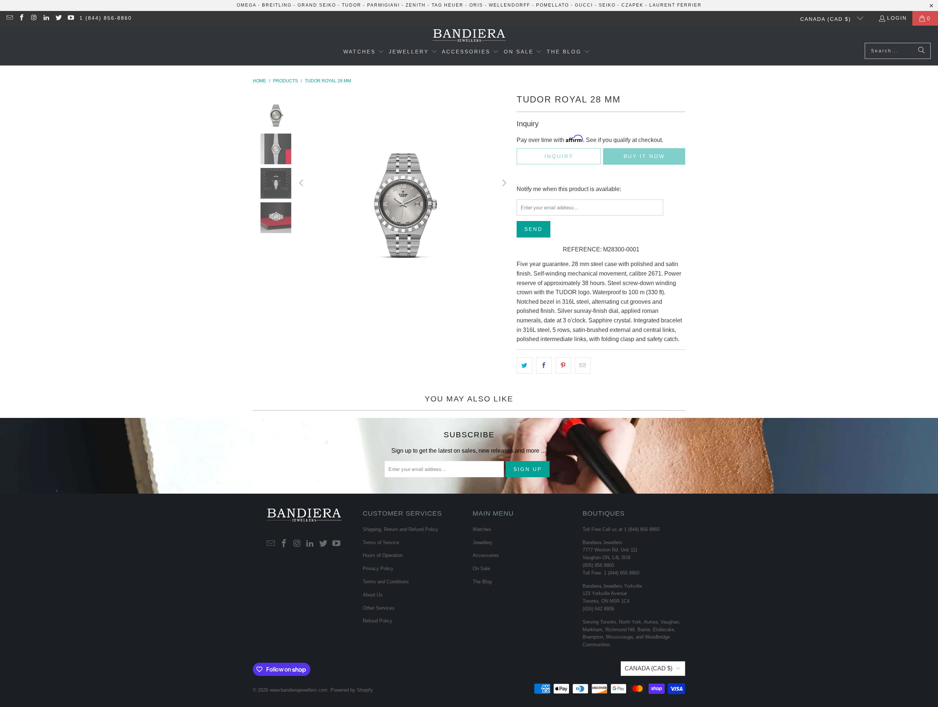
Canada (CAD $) (826, 19)
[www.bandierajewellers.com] (469, 36)
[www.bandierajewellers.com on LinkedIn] (46, 18)
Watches (482, 529)
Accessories (486, 555)
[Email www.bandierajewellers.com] (9, 18)
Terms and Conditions (386, 581)
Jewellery (482, 542)
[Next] (504, 182)
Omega (246, 5)
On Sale (481, 568)
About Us (373, 595)
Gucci (584, 5)
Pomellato (552, 5)
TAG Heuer (448, 5)
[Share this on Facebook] (544, 365)
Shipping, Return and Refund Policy (400, 529)
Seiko (607, 5)
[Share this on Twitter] (524, 365)
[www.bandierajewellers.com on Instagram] (33, 18)
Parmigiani (383, 5)
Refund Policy (377, 621)
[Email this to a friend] (583, 365)
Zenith (416, 5)
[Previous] (302, 182)
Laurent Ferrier (675, 5)
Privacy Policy (378, 568)
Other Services (379, 608)
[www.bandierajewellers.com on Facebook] (21, 18)
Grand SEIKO (317, 5)
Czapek (632, 5)
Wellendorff (509, 5)
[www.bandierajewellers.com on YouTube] (70, 18)
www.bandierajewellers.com (299, 690)
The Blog (482, 581)
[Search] (921, 51)
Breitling (277, 5)
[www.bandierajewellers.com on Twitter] (58, 18)
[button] (363, 52)
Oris (476, 5)
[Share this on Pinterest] (563, 365)
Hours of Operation (383, 555)
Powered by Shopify (351, 690)
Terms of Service (381, 542)
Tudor (351, 5)
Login (897, 18)
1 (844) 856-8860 (106, 18)
